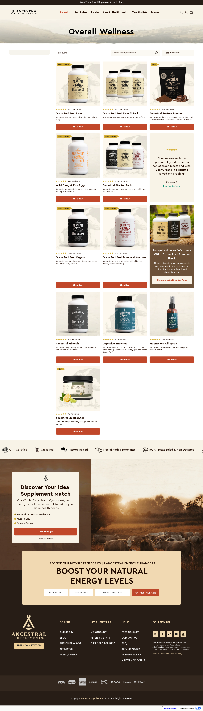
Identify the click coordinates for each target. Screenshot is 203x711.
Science (155, 12)
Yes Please (147, 592)
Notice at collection (170, 708)
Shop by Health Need (114, 12)
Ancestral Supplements (93, 698)
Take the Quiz (139, 12)
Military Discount (133, 660)
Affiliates (66, 649)
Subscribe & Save (70, 643)
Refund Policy (131, 649)
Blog (63, 637)
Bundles (95, 12)
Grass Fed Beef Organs (70, 257)
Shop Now (78, 127)
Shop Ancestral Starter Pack (172, 280)
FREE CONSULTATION (29, 645)
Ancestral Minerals (67, 343)
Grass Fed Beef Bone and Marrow (124, 257)
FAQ (124, 643)
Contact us (129, 637)
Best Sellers (81, 12)
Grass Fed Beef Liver (69, 113)
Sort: (166, 53)
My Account (99, 632)
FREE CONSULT (130, 632)
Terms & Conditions (160, 654)
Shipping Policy (132, 654)
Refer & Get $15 (100, 637)
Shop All (64, 12)
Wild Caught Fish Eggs (70, 185)
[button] (181, 12)
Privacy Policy (176, 654)
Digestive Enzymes (115, 343)
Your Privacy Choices (187, 708)
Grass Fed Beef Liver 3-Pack (121, 113)
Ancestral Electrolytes (70, 418)
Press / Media (68, 654)
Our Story (66, 632)
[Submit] (156, 52)
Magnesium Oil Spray (163, 343)
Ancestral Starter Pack (117, 185)
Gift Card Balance (103, 643)
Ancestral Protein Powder (166, 113)
